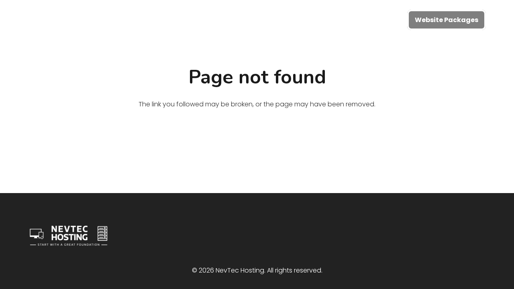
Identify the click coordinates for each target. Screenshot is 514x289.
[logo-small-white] (75, 20)
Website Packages (446, 19)
